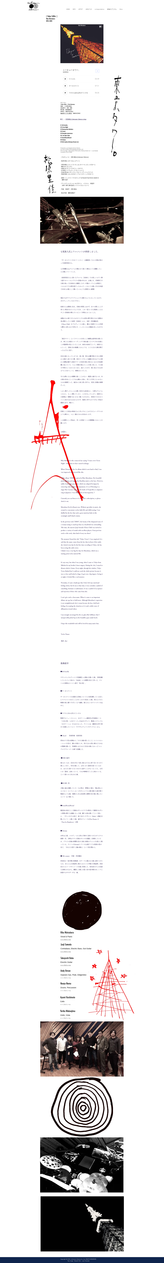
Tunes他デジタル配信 (66, 113)
